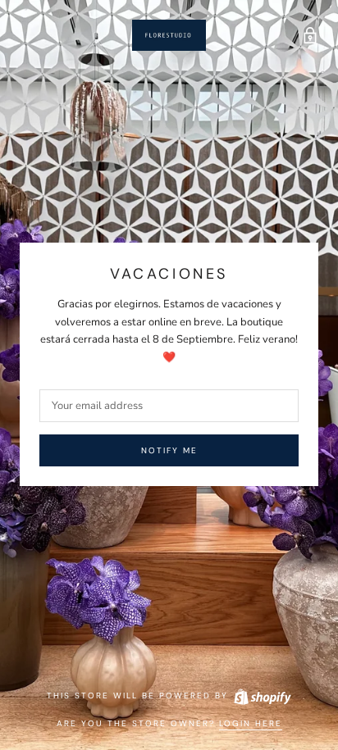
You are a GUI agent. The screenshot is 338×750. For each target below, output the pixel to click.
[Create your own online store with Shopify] (261, 695)
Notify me (169, 450)
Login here (250, 723)
